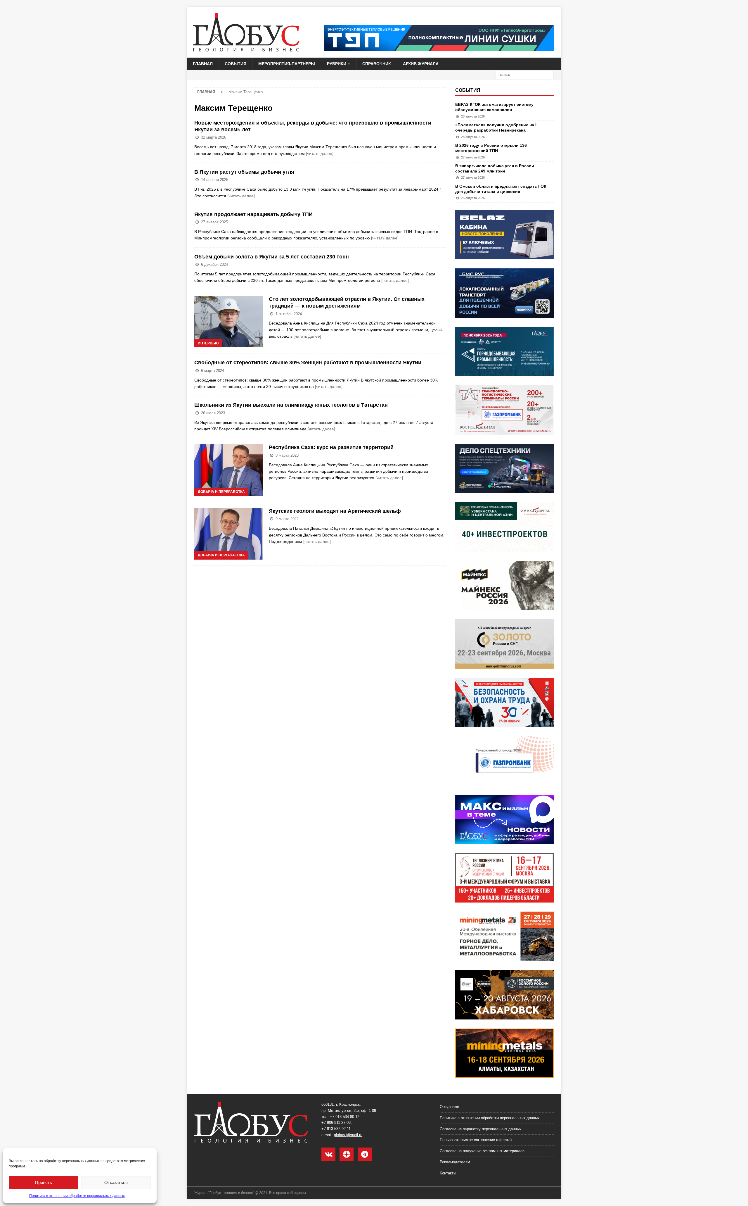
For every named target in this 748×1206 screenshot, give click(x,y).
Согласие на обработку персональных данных (481, 1129)
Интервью (208, 343)
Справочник (376, 63)
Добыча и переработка (221, 492)
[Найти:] (524, 75)
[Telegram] (365, 1154)
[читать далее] (319, 153)
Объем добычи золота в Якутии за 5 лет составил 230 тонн (271, 257)
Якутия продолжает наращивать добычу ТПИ (253, 214)
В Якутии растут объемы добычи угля (244, 172)
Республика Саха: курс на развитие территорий (331, 447)
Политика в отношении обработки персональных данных (77, 1196)
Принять (43, 1182)
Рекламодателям (455, 1162)
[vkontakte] (328, 1154)
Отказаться (116, 1182)
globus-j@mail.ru (348, 1135)
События (235, 63)
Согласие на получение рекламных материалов (482, 1151)
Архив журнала (421, 63)
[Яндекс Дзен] (347, 1154)
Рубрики (336, 63)
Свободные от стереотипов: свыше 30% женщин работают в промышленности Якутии (307, 362)
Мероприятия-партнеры (286, 63)
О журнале (449, 1107)
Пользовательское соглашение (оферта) (476, 1140)
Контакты (448, 1173)
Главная (203, 63)
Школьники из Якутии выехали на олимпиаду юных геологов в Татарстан (291, 405)
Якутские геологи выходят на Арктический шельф (335, 511)
